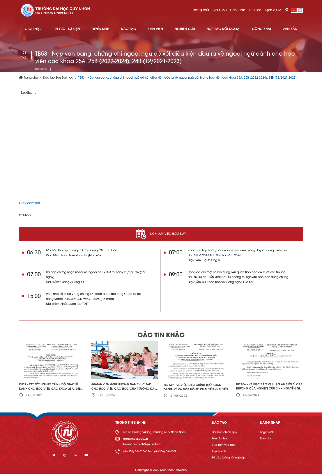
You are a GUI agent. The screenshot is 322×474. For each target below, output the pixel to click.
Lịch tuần (237, 10)
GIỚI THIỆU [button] (33, 29)
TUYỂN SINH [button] (100, 29)
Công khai (261, 29)
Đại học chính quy (224, 432)
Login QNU (267, 432)
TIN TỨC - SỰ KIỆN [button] (66, 29)
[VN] (294, 10)
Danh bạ (266, 438)
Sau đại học (220, 438)
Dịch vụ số (273, 10)
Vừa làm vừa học (223, 444)
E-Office (255, 10)
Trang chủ (201, 10)
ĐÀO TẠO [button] (128, 29)
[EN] (300, 10)
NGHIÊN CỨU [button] (185, 29)
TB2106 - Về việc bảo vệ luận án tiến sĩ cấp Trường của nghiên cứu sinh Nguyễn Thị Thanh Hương (269, 389)
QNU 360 (219, 10)
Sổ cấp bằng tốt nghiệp (228, 457)
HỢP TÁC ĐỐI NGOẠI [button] (223, 29)
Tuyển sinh (219, 451)
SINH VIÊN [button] (155, 29)
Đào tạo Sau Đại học (58, 77)
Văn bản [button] (290, 29)
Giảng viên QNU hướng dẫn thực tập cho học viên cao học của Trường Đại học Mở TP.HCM (123, 389)
